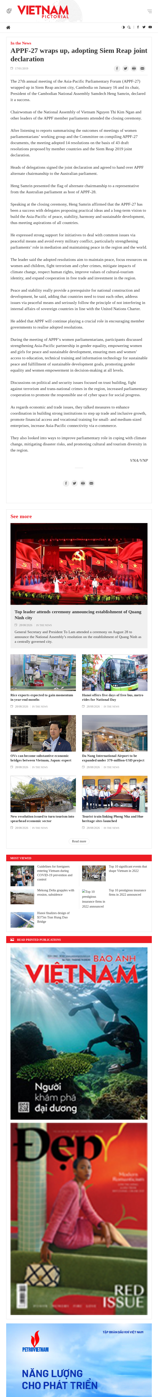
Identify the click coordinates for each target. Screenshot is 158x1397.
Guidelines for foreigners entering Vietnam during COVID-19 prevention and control (54, 873)
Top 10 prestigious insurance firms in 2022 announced (127, 892)
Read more (79, 841)
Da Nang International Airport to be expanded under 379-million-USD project (113, 758)
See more (21, 516)
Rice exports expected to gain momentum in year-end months (41, 697)
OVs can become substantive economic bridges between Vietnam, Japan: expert (40, 758)
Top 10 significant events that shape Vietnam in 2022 (128, 869)
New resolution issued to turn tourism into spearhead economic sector (42, 819)
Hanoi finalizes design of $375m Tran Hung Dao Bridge (53, 917)
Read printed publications (39, 939)
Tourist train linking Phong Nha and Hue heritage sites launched (112, 819)
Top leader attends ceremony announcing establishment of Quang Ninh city (78, 614)
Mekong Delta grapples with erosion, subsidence (55, 892)
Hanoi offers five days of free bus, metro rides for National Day (112, 697)
